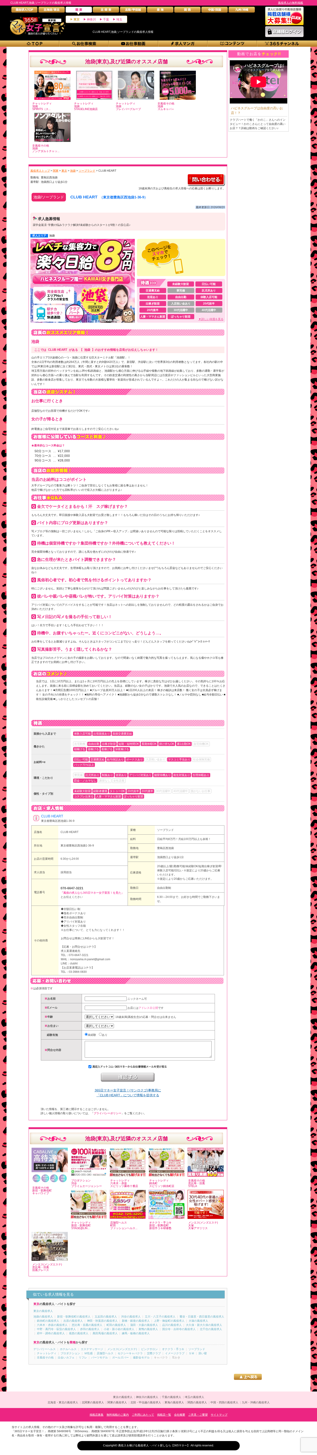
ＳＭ (191, 1353)
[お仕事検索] (84, 43)
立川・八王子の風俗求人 (160, 1316)
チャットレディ (46, 1353)
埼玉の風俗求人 (194, 1397)
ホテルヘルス (68, 1349)
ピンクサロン (149, 1349)
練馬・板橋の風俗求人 (136, 1333)
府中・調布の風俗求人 (51, 1333)
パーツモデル (99, 1357)
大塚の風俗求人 (198, 1320)
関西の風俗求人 (197, 1402)
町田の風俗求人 (116, 1325)
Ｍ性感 (88, 1353)
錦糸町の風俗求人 (48, 1320)
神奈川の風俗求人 (147, 1397)
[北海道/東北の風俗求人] (52, 11)
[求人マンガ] (183, 43)
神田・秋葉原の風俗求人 (102, 1320)
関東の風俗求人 (117, 1402)
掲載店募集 (97, 1414)
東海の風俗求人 (174, 1402)
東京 (77, 19)
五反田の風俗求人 (106, 1316)
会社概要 (179, 1414)
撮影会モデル (141, 1357)
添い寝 (202, 1353)
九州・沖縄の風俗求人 (256, 1402)
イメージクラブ (174, 1353)
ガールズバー (120, 1357)
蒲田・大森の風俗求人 (144, 1325)
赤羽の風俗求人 (90, 1329)
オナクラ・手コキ (173, 1349)
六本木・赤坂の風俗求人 (52, 1325)
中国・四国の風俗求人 (224, 1402)
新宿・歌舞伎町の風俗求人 (74, 1316)
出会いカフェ (66, 1357)
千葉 (106, 19)
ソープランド (165, 830)
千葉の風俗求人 (171, 1397)
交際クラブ (154, 1353)
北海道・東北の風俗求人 (63, 1402)
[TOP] (34, 43)
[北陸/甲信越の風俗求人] (133, 11)
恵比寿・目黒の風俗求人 (87, 1325)
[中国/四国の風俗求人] (214, 11)
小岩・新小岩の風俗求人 (119, 1329)
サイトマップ (219, 1414)
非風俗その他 (45, 1357)
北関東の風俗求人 (93, 1402)
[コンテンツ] (232, 43)
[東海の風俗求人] (160, 11)
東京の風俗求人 (43, 1311)
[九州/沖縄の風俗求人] (242, 11)
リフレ (83, 1357)
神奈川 (91, 19)
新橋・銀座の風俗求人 (136, 1320)
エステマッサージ (92, 1349)
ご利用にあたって (143, 1414)
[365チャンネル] (282, 43)
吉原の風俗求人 (73, 1320)
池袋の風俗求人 (43, 1316)
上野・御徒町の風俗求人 (169, 1320)
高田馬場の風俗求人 (105, 1333)
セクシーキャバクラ (130, 1353)
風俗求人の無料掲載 (290, 2)
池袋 (52, 235)
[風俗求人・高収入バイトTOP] (24, 11)
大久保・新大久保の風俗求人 (204, 1325)
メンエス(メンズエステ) (122, 1349)
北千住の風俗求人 (211, 1329)
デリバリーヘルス (44, 1349)
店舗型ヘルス (105, 1353)
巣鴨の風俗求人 (148, 1329)
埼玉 (119, 19)
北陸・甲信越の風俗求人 (145, 1402)
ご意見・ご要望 (198, 1414)
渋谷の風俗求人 (131, 1316)
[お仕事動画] (133, 43)
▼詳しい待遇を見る (210, 319)
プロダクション (70, 1353)
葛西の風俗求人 (78, 1333)
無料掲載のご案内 (118, 1414)
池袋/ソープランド (48, 197)
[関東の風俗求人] (79, 11)
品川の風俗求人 (172, 1325)
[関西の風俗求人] (187, 11)
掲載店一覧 (164, 1414)
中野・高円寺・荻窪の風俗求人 (56, 1329)
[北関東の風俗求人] (106, 11)
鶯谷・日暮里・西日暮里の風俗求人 (202, 1316)
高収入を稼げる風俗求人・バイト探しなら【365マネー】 (154, 1445)
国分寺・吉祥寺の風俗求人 (179, 1329)
